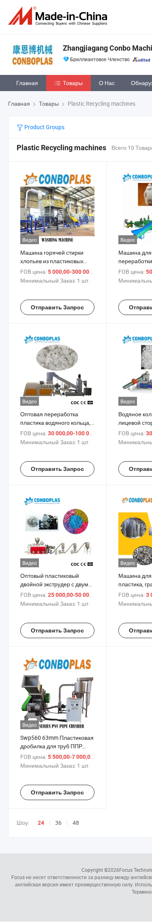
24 (41, 823)
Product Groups (43, 127)
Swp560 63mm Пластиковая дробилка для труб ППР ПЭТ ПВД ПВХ (57, 746)
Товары (73, 83)
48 (76, 822)
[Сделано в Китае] (59, 16)
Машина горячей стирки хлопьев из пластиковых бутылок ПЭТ (51, 261)
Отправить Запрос (57, 307)
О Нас (107, 83)
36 (58, 822)
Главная (27, 83)
